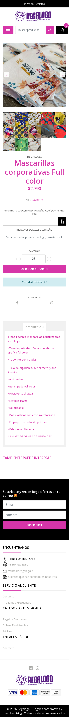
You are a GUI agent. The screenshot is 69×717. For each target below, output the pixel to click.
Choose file (62, 221)
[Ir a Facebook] (31, 668)
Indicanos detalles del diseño (34, 229)
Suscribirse (34, 525)
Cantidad (34, 251)
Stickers (8, 631)
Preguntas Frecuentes (17, 602)
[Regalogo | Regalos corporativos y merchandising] (33, 16)
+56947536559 (18, 564)
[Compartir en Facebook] (17, 303)
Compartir (34, 297)
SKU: (28, 200)
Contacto (8, 596)
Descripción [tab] (34, 327)
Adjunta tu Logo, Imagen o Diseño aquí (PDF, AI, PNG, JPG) (34, 212)
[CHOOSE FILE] (62, 221)
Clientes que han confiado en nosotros (32, 577)
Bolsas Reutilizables (15, 625)
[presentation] (6, 74)
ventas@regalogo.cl (20, 571)
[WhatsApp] (37, 668)
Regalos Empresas (15, 619)
